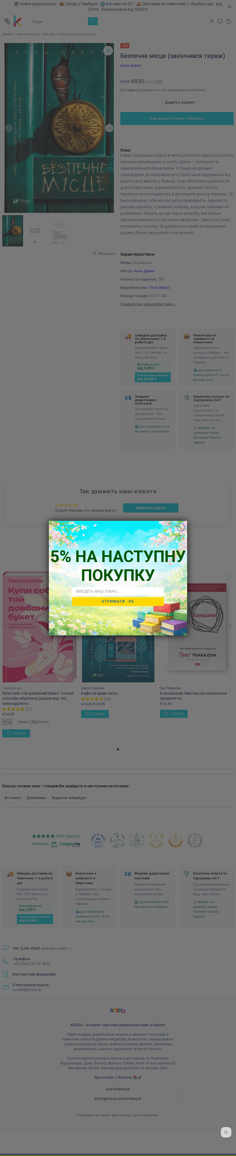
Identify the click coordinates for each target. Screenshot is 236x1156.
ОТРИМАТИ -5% (118, 601)
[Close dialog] (181, 527)
